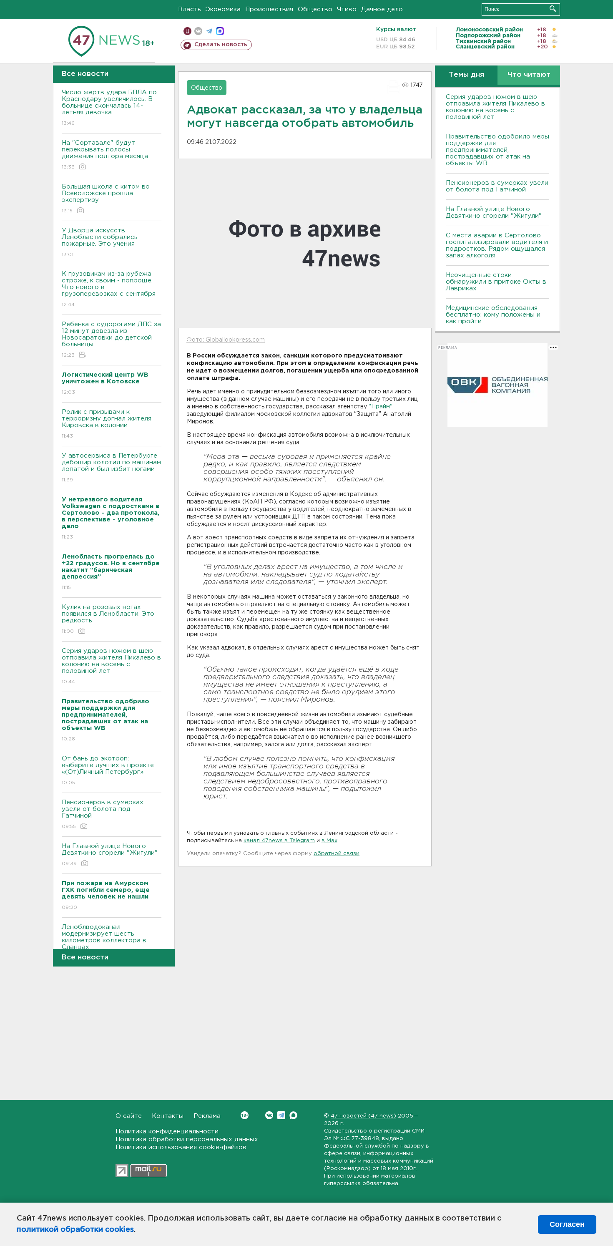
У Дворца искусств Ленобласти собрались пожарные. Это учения (100, 242)
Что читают (528, 75)
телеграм (209, 31)
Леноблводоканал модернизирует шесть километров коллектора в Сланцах (104, 942)
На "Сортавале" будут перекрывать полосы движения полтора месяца (105, 154)
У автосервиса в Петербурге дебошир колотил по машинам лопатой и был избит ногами (111, 467)
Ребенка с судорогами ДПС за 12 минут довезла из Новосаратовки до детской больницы (111, 339)
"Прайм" (380, 406)
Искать (553, 8)
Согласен (567, 1224)
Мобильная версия (187, 31)
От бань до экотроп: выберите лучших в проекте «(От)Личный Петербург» (108, 770)
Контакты (167, 1116)
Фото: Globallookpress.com (225, 339)
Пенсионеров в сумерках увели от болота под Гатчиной (102, 814)
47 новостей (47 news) (363, 1116)
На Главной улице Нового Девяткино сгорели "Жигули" (110, 854)
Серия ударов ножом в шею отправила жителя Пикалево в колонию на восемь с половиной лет (111, 666)
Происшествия (269, 9)
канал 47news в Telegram (279, 840)
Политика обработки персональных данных (187, 1139)
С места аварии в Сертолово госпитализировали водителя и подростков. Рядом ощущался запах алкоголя (497, 245)
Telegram (281, 1115)
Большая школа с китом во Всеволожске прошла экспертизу (106, 198)
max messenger (220, 31)
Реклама (207, 1116)
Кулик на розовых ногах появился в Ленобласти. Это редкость (108, 619)
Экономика (223, 9)
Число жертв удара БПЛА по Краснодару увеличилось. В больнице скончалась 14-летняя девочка (109, 108)
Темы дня (466, 75)
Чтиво (347, 9)
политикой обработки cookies (75, 1229)
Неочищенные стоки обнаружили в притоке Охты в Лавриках (496, 281)
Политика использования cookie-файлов (181, 1147)
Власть (189, 9)
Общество (315, 9)
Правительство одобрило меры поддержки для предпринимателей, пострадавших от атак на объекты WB (497, 150)
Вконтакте (269, 1115)
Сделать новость (220, 44)
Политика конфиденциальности (167, 1131)
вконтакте (198, 31)
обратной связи (336, 853)
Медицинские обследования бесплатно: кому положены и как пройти (493, 314)
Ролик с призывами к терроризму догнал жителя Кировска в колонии (106, 423)
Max (293, 1115)
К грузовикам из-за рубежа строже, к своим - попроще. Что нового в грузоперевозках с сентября (109, 289)
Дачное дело (382, 9)
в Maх (329, 840)
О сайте (129, 1116)
